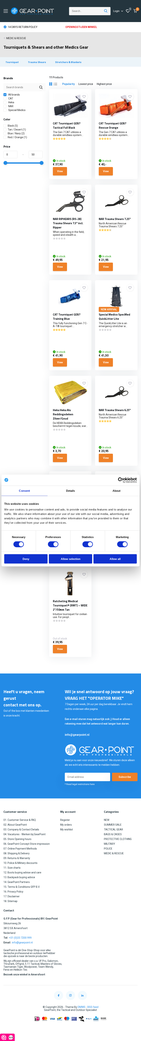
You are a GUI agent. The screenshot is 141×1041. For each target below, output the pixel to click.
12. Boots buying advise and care (22, 872)
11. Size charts (12, 867)
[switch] (53, 544)
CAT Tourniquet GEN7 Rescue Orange (112, 125)
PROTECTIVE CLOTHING (118, 839)
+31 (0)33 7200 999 (20, 937)
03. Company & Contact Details (21, 829)
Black (13, 125)
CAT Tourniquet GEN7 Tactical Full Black (66, 125)
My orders (66, 824)
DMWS (81, 1007)
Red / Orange (17, 137)
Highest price (104, 84)
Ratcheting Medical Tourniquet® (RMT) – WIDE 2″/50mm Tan (70, 605)
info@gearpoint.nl (77, 735)
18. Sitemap (10, 901)
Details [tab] (70, 490)
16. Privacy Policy (13, 891)
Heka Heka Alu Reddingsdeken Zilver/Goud (63, 414)
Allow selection (70, 558)
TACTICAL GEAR (113, 829)
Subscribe (125, 776)
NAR (10, 106)
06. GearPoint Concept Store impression (26, 843)
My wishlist (66, 829)
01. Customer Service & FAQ (19, 819)
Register (65, 819)
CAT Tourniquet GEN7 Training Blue (66, 316)
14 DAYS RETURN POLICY (22, 27)
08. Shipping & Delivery (16, 853)
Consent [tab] (24, 490)
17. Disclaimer (11, 896)
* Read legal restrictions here (80, 784)
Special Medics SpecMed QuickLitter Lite (114, 316)
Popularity (68, 84)
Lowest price (85, 84)
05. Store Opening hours (17, 839)
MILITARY (109, 843)
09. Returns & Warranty (16, 858)
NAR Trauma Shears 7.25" (115, 219)
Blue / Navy (16, 133)
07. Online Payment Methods (20, 848)
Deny (26, 558)
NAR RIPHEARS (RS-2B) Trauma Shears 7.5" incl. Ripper (68, 223)
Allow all (115, 558)
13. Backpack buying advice (19, 877)
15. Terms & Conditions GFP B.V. (21, 886)
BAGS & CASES (113, 834)
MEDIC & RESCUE (16, 38)
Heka (11, 102)
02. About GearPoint (15, 824)
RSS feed (92, 1007)
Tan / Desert (17, 129)
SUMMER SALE (113, 824)
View (60, 171)
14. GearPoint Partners (16, 882)
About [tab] (117, 490)
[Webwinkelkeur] (70, 1027)
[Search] (106, 11)
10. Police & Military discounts (20, 862)
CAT (10, 98)
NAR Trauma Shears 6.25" (115, 410)
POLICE (108, 848)
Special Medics (17, 110)
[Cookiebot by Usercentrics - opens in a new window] (121, 480)
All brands (14, 94)
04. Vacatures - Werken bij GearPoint (24, 834)
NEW (106, 819)
